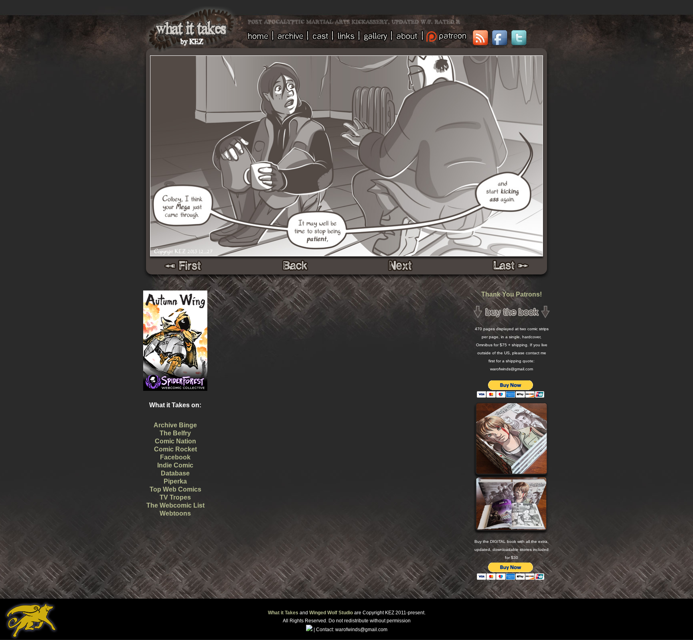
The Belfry (175, 433)
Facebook (175, 457)
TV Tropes (175, 497)
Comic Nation (175, 441)
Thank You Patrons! (511, 294)
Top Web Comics (175, 489)
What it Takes (283, 613)
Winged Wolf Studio (331, 613)
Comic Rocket (175, 449)
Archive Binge (175, 425)
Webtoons (175, 513)
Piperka (175, 481)
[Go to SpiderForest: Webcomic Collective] (175, 382)
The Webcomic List (175, 505)
